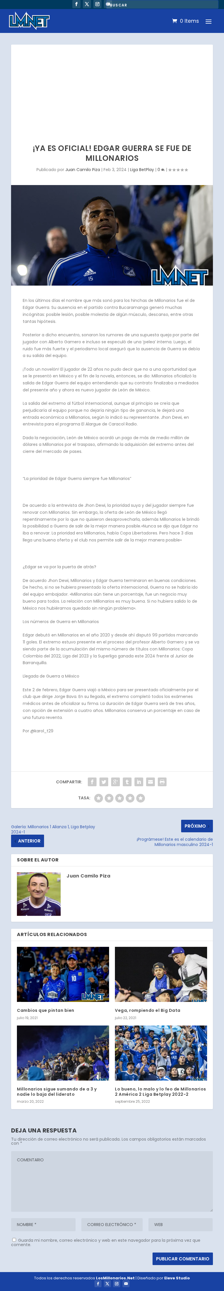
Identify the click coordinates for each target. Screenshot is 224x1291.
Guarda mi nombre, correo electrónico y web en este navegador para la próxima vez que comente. (105, 1242)
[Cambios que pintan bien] (63, 974)
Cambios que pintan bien (45, 1010)
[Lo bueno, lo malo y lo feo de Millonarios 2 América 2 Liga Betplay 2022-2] (161, 1053)
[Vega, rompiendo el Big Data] (161, 974)
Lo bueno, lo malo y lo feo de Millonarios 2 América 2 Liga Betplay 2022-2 (160, 1091)
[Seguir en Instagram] (97, 4)
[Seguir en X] (87, 4)
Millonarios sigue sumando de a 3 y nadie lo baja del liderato (57, 1091)
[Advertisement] (112, 88)
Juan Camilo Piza (82, 170)
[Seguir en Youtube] (126, 1283)
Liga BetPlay (142, 170)
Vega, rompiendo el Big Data (148, 1010)
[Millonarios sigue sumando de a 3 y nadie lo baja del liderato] (63, 1053)
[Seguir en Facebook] (76, 4)
